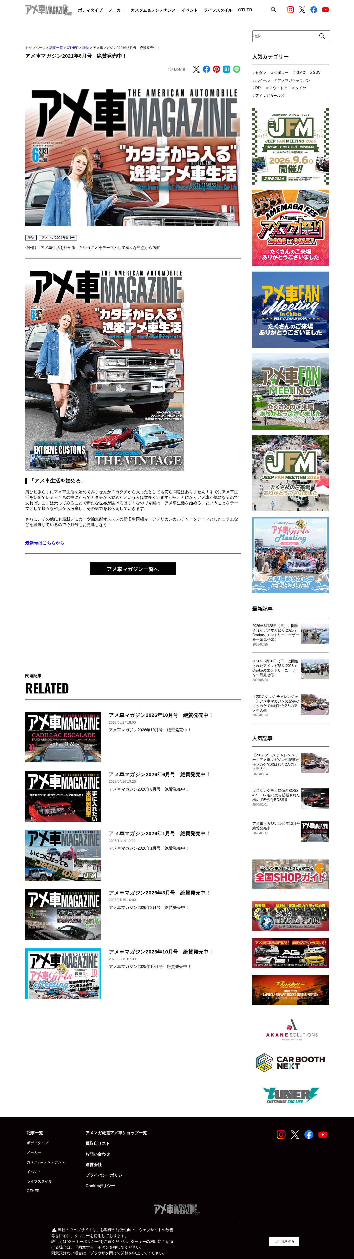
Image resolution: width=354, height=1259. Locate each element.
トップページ (35, 48)
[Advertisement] (132, 619)
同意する (284, 1242)
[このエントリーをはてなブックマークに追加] (226, 69)
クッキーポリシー (83, 1241)
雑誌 (85, 48)
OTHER (73, 48)
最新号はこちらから (44, 542)
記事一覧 (56, 48)
